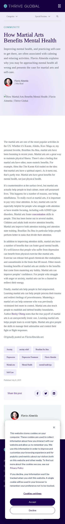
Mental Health (27, 365)
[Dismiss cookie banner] (54, 427)
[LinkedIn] (53, 393)
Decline (32, 510)
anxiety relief (24, 349)
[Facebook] (37, 393)
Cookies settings (32, 493)
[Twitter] (45, 393)
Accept (32, 502)
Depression (11, 357)
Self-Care (10, 372)
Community (12, 27)
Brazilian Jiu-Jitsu (42, 349)
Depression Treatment (30, 357)
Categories (10, 16)
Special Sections (41, 16)
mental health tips (45, 365)
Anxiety (9, 349)
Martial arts (11, 365)
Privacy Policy (16, 468)
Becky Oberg (18, 314)
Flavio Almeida (21, 81)
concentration (38, 214)
